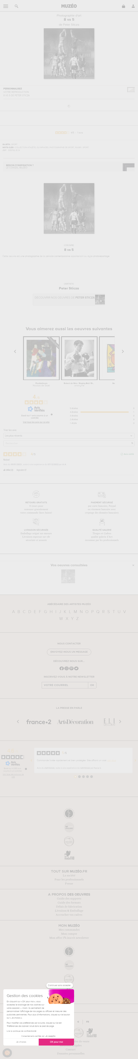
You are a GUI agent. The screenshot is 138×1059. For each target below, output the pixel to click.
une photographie (29, 256)
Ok (92, 685)
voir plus (111, 760)
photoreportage (101, 256)
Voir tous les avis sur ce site (36, 422)
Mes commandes (69, 930)
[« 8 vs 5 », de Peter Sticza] (68, 576)
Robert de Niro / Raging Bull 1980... (79, 384)
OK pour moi (56, 1042)
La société (69, 875)
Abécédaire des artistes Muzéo (69, 604)
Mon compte (69, 934)
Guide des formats (69, 902)
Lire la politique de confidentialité (21, 1031)
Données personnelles (70, 1053)
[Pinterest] (71, 670)
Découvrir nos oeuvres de (65, 297)
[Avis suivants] (135, 760)
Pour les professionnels (69, 879)
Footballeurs (41, 384)
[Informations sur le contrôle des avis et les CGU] (51, 414)
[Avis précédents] (31, 760)
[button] (7, 1052)
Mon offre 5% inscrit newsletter (69, 938)
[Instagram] (66, 670)
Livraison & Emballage (69, 911)
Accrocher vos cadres (69, 915)
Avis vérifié (129, 454)
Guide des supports (69, 898)
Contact (71, 1049)
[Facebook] (61, 670)
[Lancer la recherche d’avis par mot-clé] (132, 443)
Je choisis (21, 1042)
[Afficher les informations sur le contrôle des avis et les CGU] (26, 769)
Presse (69, 883)
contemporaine (62, 256)
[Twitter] (76, 670)
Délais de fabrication (69, 907)
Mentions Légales (71, 1045)
